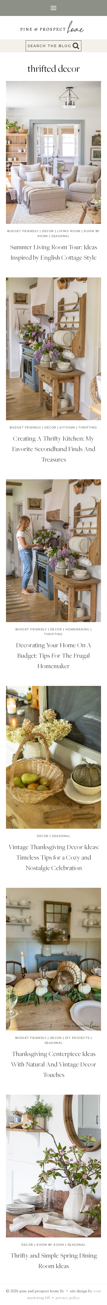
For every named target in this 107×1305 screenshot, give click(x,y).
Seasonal (60, 236)
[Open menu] (53, 8)
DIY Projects (77, 1038)
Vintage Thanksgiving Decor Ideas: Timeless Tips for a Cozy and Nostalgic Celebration (53, 857)
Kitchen (67, 427)
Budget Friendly (23, 231)
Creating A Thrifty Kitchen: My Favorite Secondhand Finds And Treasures (53, 448)
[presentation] (53, 152)
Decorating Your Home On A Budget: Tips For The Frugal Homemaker (53, 655)
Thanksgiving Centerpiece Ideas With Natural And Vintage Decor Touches (53, 1064)
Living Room (69, 231)
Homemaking (77, 629)
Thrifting (87, 427)
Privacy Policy (67, 1298)
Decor (48, 231)
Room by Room (50, 1244)
